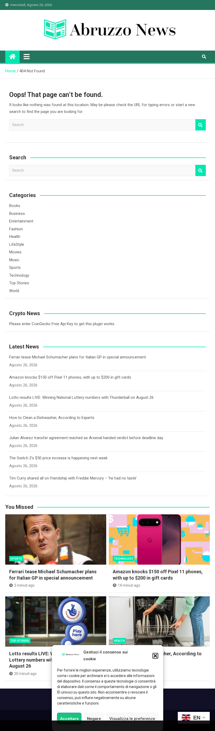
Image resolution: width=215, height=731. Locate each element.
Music (14, 260)
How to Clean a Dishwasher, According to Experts (51, 417)
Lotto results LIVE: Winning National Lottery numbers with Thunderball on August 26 (81, 397)
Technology (19, 275)
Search (200, 124)
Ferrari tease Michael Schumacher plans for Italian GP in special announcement (77, 357)
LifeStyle (16, 244)
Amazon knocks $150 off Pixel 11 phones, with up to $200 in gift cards (70, 377)
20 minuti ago (25, 674)
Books (14, 205)
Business (17, 213)
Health (14, 236)
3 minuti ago (24, 585)
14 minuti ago (129, 585)
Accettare (69, 718)
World (14, 290)
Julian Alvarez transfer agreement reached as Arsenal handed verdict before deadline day (86, 437)
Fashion (16, 229)
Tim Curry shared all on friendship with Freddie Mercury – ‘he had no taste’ (73, 478)
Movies (15, 252)
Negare (94, 718)
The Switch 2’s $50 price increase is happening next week (58, 458)
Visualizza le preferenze (132, 718)
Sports (15, 267)
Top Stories (19, 283)
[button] (155, 655)
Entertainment (21, 221)
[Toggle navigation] (27, 57)
